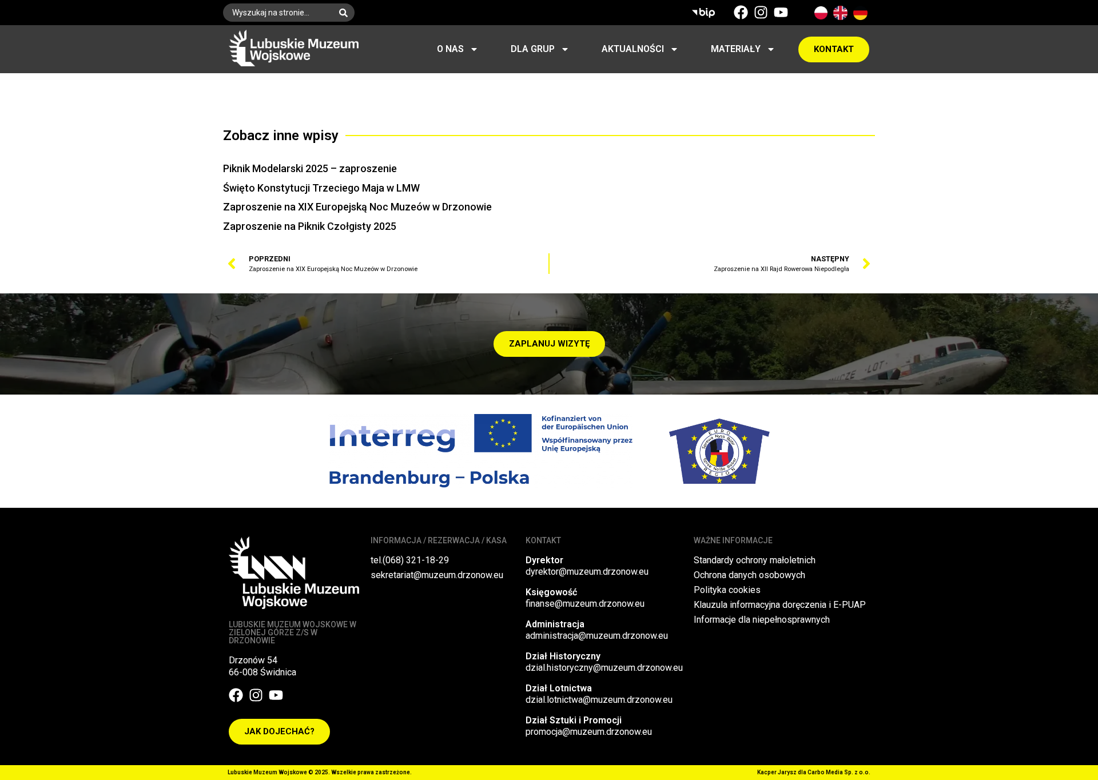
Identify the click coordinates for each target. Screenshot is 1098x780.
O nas (450, 48)
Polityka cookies (727, 589)
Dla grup (533, 48)
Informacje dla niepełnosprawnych (762, 619)
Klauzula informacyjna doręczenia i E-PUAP (780, 604)
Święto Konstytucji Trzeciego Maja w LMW (321, 188)
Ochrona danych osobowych (749, 575)
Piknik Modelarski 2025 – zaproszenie (310, 168)
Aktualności (633, 48)
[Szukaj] (346, 12)
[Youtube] (781, 12)
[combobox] (277, 12)
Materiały (736, 48)
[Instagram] (761, 12)
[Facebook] (741, 12)
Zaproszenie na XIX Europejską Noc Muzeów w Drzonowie (357, 207)
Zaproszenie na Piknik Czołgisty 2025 (309, 226)
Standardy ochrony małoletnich (754, 560)
